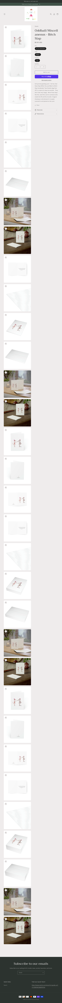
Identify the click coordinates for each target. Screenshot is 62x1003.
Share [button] (38, 105)
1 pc (37, 60)
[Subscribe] (43, 972)
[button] (4, 14)
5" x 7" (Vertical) (40, 48)
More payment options (46, 80)
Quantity (37, 63)
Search (5, 985)
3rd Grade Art (28, 999)
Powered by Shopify (35, 999)
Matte (37, 54)
